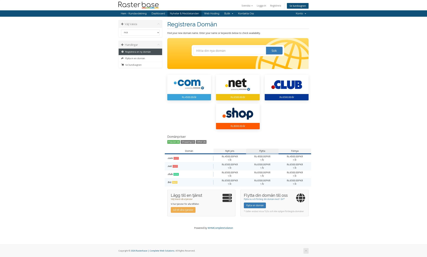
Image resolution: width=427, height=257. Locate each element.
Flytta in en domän (134, 58)
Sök (274, 51)
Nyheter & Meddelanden (184, 13)
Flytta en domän (255, 205)
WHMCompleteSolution (220, 227)
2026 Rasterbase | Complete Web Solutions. (153, 250)
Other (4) (201, 141)
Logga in (261, 5)
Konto (300, 13)
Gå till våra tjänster (183, 209)
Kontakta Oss (246, 13)
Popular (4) (173, 141)
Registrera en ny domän (137, 51)
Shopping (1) (188, 141)
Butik (228, 13)
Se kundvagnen (298, 5)
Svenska (246, 5)
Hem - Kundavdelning (134, 13)
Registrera (275, 5)
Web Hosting (211, 13)
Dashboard (158, 13)
